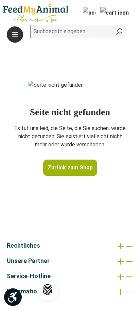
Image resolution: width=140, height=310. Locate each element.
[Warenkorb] (114, 13)
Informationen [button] (27, 291)
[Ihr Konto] (87, 13)
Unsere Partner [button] (28, 260)
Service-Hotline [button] (29, 276)
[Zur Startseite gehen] (25, 14)
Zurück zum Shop (70, 167)
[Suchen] (119, 31)
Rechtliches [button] (23, 245)
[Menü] (15, 34)
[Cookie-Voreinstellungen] (47, 290)
